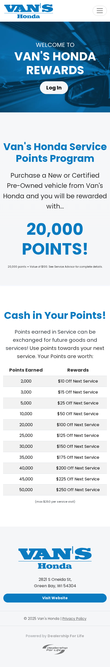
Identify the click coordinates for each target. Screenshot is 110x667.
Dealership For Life (66, 635)
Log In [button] (54, 87)
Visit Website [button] (55, 597)
